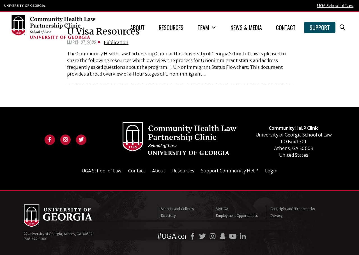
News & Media (246, 27)
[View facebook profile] (49, 139)
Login (271, 171)
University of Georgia (25, 5)
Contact (286, 27)
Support (320, 27)
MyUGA (222, 209)
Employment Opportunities (237, 215)
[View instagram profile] (65, 139)
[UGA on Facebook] (193, 236)
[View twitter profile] (81, 139)
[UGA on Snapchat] (223, 236)
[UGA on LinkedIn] (243, 236)
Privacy (276, 215)
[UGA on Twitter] (203, 236)
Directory (168, 215)
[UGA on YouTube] (234, 236)
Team (203, 27)
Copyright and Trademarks (292, 209)
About (137, 27)
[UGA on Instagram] (213, 236)
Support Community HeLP (229, 171)
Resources (171, 27)
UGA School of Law (335, 5)
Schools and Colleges (177, 209)
